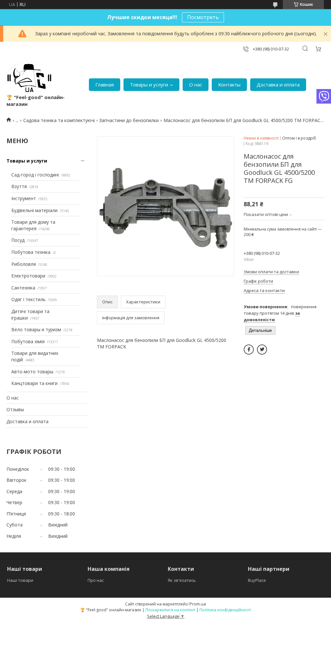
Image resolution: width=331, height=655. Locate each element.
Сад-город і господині (35, 175)
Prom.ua (197, 604)
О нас (195, 84)
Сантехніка (23, 288)
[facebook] (249, 349)
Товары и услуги (149, 84)
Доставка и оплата (278, 84)
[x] (262, 349)
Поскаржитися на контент (170, 610)
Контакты (229, 84)
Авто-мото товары (32, 371)
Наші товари (20, 580)
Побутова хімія (28, 341)
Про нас (96, 580)
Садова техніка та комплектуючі (59, 120)
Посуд (18, 240)
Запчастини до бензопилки (129, 120)
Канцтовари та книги (34, 383)
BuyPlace (257, 580)
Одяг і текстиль (28, 299)
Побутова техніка (30, 252)
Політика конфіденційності (225, 610)
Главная (104, 84)
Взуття (19, 186)
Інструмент (23, 198)
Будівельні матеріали (34, 210)
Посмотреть (203, 17)
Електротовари (28, 276)
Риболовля (23, 264)
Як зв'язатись (182, 580)
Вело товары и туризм (36, 329)
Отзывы (15, 409)
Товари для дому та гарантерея (33, 225)
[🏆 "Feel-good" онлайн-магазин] (29, 78)
